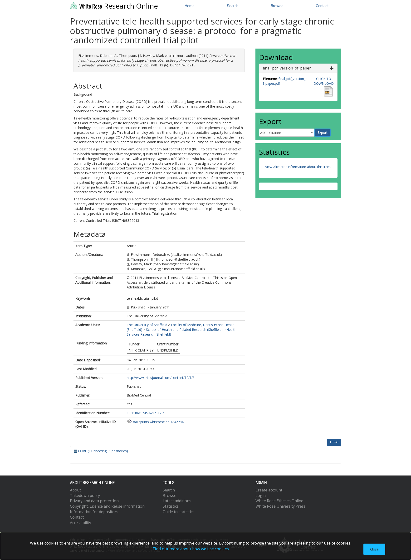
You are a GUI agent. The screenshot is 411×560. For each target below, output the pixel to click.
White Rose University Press (280, 506)
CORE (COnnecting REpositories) (102, 451)
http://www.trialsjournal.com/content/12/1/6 (161, 377)
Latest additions (177, 500)
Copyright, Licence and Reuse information (107, 506)
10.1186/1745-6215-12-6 (146, 413)
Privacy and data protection (94, 500)
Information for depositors (94, 511)
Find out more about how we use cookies (191, 548)
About (75, 490)
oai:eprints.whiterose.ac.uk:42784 (158, 422)
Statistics (171, 506)
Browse (277, 6)
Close (374, 549)
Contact (322, 6)
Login (260, 495)
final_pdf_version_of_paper (287, 68)
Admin (334, 442)
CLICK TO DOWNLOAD (323, 81)
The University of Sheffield (147, 324)
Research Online (118, 6)
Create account (268, 490)
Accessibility (80, 522)
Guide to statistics (178, 511)
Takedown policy (85, 495)
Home (190, 6)
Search (232, 6)
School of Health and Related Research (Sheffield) (184, 329)
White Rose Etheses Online (279, 500)
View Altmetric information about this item (297, 166)
